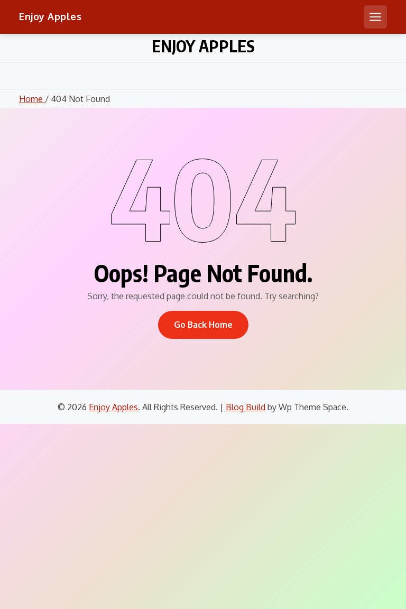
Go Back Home (203, 324)
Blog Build (245, 407)
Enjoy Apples (50, 16)
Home (32, 99)
